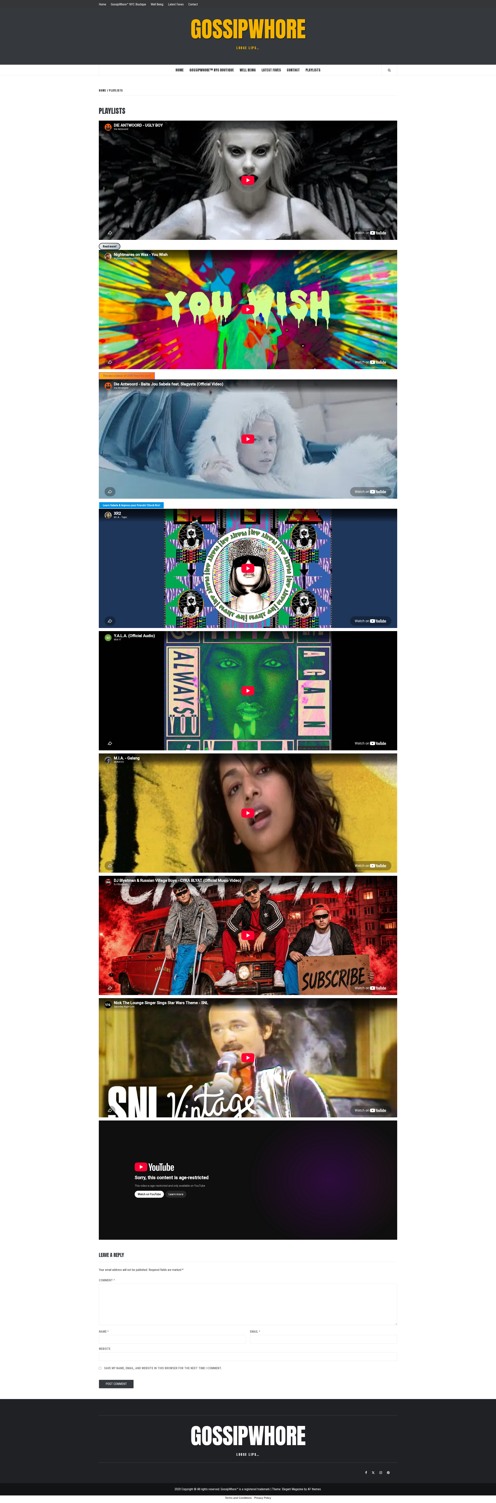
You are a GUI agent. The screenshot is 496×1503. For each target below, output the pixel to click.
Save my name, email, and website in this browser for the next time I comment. (163, 1368)
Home (102, 4)
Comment (107, 1280)
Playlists (313, 70)
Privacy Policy (262, 1497)
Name (104, 1331)
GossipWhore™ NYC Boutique (128, 4)
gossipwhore (248, 29)
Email (255, 1331)
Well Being (157, 4)
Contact (193, 4)
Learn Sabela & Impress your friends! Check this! (131, 505)
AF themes (314, 1489)
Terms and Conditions (238, 1497)
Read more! (109, 246)
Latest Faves (176, 4)
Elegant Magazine (292, 1489)
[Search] (389, 70)
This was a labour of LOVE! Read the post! (127, 375)
